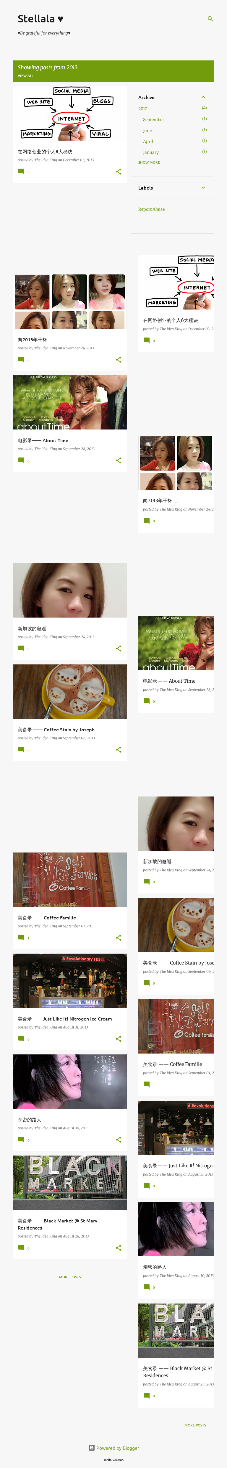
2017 (142, 108)
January (151, 152)
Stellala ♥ (41, 18)
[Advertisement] (67, 228)
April (148, 141)
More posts (70, 1276)
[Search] (210, 19)
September (153, 119)
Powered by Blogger (117, 1448)
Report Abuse (151, 209)
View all (25, 75)
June (147, 130)
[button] (118, 172)
